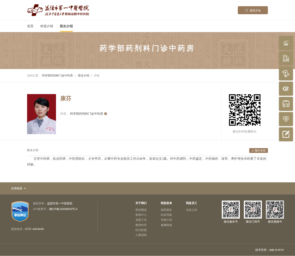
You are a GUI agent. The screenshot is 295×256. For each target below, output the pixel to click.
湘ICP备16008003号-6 (55, 209)
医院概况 (141, 209)
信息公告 (191, 209)
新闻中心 (141, 214)
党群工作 (141, 219)
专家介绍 (166, 219)
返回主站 (253, 10)
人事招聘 (141, 235)
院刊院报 (141, 230)
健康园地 (166, 225)
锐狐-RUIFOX (276, 250)
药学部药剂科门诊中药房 (57, 75)
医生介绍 (66, 26)
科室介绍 (46, 26)
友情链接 (16, 188)
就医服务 (166, 209)
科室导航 (166, 214)
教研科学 (141, 225)
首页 (30, 26)
